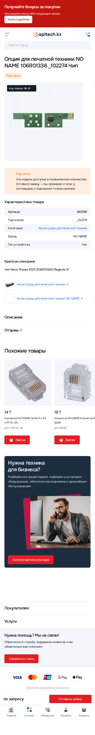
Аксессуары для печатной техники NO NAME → (50, 298)
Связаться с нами (21, 659)
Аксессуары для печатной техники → (42, 284)
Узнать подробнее (18, 19)
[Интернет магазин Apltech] (47, 34)
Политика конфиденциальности (47, 687)
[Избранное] (46, 364)
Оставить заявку (70, 699)
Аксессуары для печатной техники (63, 228)
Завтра (20, 440)
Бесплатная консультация (31, 560)
